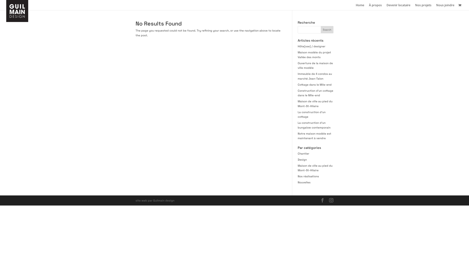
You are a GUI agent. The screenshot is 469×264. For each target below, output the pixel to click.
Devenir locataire (398, 5)
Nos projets (423, 5)
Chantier (303, 153)
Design (302, 159)
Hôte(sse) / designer (311, 46)
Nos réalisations (308, 176)
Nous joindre (445, 5)
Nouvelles (304, 182)
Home (360, 5)
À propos (375, 5)
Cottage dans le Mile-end (315, 84)
